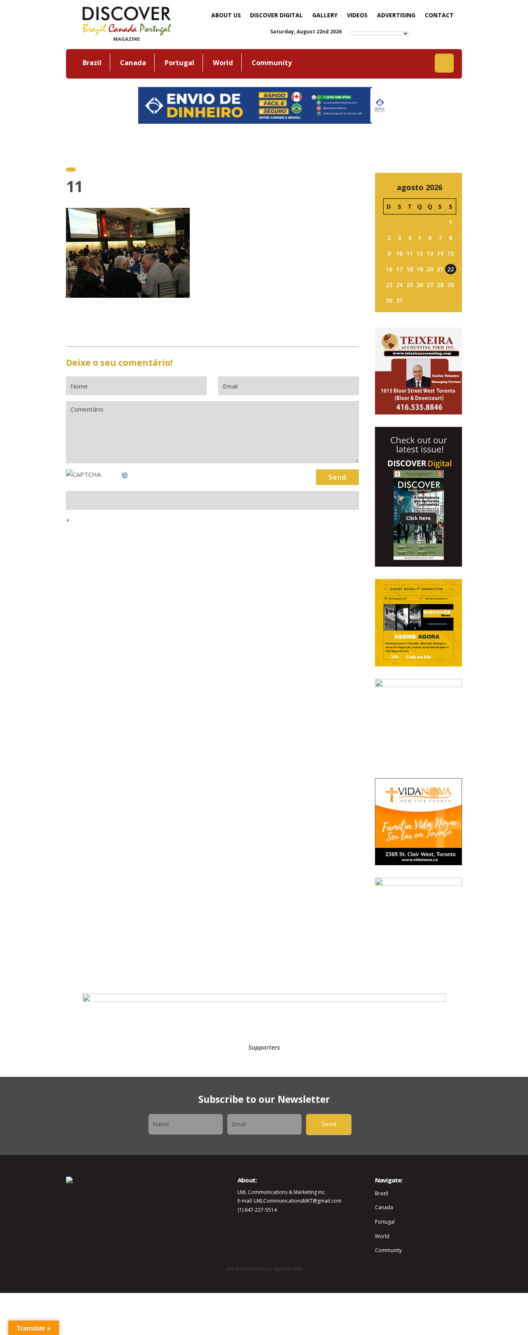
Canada (133, 62)
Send (329, 1124)
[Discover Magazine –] (126, 23)
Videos (357, 15)
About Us (226, 15)
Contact (439, 15)
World (223, 62)
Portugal (179, 62)
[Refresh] (125, 474)
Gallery (324, 15)
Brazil (91, 62)
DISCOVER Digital (276, 15)
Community (272, 62)
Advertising (396, 15)
